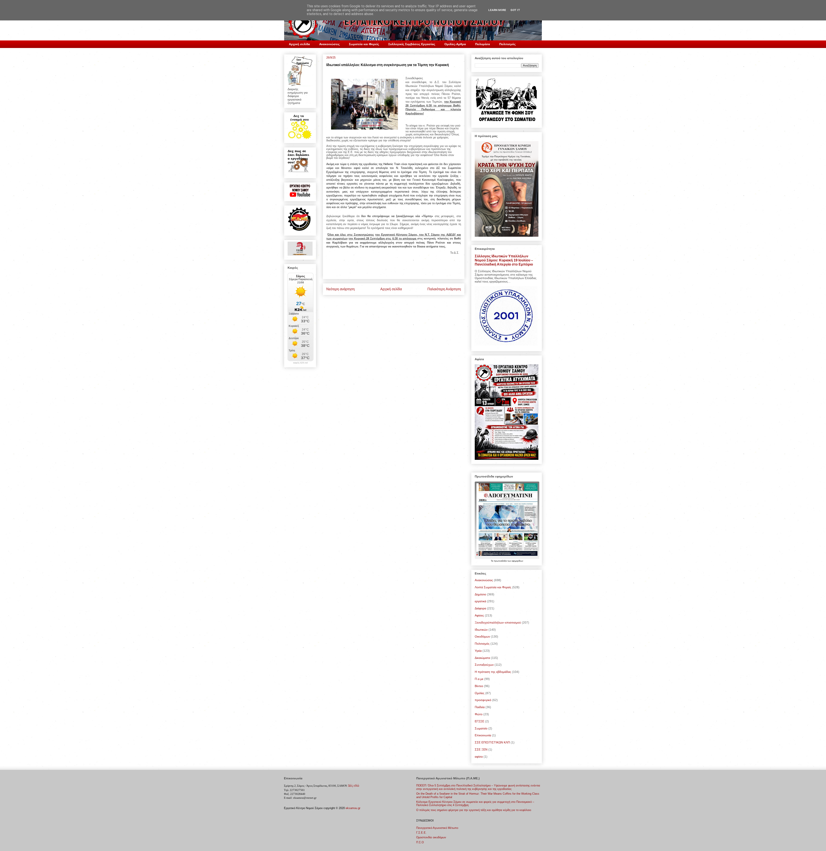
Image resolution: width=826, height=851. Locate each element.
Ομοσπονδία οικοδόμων (431, 837)
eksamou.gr (353, 808)
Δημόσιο (480, 594)
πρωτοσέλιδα (500, 561)
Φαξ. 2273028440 (294, 793)
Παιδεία (480, 707)
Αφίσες (479, 615)
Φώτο (478, 714)
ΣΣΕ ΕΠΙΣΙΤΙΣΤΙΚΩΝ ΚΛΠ (492, 742)
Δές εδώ (353, 785)
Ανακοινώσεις (329, 44)
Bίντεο (479, 686)
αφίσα (479, 756)
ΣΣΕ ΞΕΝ (481, 749)
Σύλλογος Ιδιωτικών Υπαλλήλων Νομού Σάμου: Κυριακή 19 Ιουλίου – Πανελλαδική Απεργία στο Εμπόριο (504, 260)
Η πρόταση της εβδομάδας (493, 671)
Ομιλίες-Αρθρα (455, 44)
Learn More (497, 10)
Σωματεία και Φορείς (364, 44)
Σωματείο (481, 728)
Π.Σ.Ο (420, 842)
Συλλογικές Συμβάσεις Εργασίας (411, 44)
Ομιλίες (479, 693)
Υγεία (478, 650)
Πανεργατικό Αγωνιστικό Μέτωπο (437, 827)
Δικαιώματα (482, 657)
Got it (515, 10)
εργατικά (480, 601)
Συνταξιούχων (484, 664)
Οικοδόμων (482, 636)
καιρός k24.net (300, 363)
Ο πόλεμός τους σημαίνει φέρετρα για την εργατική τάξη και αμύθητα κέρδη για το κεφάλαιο (473, 810)
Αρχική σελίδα (299, 44)
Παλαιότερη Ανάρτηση (444, 289)
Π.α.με (479, 679)
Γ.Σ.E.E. (421, 832)
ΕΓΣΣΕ (479, 721)
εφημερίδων (517, 561)
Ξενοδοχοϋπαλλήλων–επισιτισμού (498, 622)
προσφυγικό (483, 700)
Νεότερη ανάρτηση (340, 289)
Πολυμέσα (482, 44)
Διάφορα (480, 608)
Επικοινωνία (483, 735)
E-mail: (288, 797)
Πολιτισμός (507, 44)
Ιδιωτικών (481, 629)
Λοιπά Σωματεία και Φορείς (493, 587)
